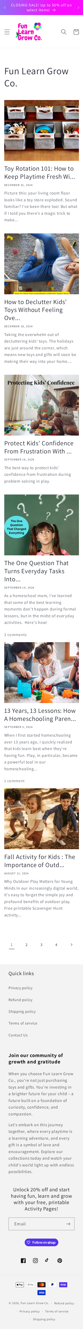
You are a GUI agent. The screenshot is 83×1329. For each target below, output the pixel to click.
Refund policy (21, 999)
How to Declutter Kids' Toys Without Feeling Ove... (35, 310)
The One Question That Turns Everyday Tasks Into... (36, 571)
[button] (7, 32)
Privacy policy (21, 987)
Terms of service (23, 1023)
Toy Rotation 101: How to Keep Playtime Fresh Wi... (39, 172)
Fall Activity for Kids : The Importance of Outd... (39, 861)
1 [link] (12, 944)
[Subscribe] (68, 1224)
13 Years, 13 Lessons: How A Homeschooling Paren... (40, 715)
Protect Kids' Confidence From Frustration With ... (39, 447)
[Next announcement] (78, 7)
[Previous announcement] (4, 7)
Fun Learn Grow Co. (35, 1303)
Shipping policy (22, 1011)
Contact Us (18, 1034)
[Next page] (71, 945)
